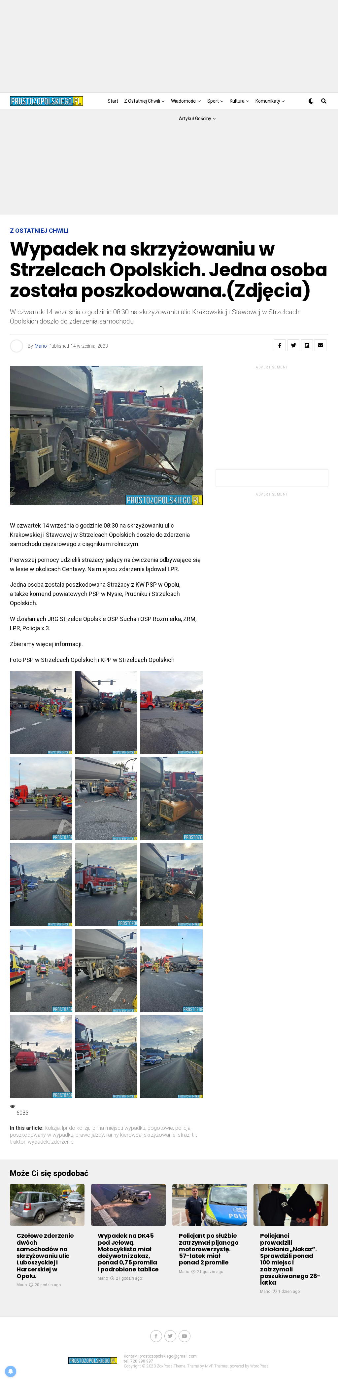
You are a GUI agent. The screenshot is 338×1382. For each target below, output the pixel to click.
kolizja (52, 1128)
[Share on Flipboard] (307, 345)
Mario (41, 346)
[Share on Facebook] (280, 345)
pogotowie (160, 1128)
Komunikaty (267, 101)
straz (183, 1135)
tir (194, 1135)
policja (182, 1128)
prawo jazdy (90, 1135)
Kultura (237, 101)
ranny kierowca (124, 1135)
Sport (213, 101)
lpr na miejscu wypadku (118, 1128)
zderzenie (62, 1142)
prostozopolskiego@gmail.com (168, 1356)
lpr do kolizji (75, 1128)
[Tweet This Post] (293, 345)
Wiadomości (183, 101)
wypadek (38, 1142)
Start (113, 101)
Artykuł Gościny (195, 118)
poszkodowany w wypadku (41, 1135)
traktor (17, 1142)
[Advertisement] (169, 46)
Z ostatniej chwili (142, 101)
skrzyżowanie (160, 1135)
